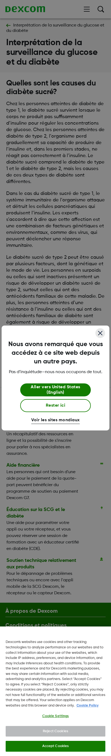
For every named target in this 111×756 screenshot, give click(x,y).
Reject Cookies (55, 731)
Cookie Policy (88, 705)
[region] (55, 691)
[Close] (100, 333)
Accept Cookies (55, 746)
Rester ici (55, 405)
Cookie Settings (55, 716)
